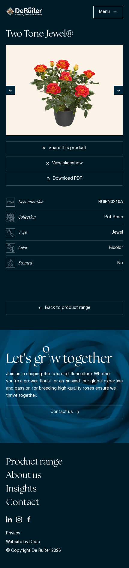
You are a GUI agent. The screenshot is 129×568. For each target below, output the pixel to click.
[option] (64, 90)
